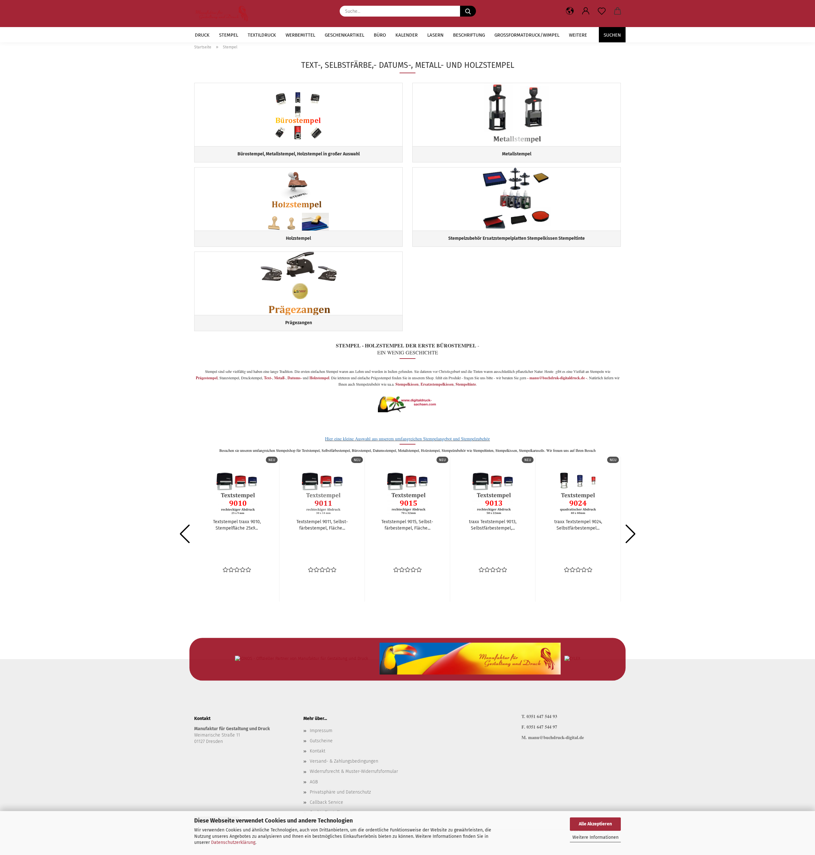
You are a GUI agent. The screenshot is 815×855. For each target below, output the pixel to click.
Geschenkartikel (344, 35)
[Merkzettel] (602, 11)
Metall (279, 378)
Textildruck (262, 35)
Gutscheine (321, 741)
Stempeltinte (466, 384)
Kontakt (317, 751)
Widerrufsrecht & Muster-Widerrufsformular (354, 771)
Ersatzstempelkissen (437, 384)
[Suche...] (468, 11)
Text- (267, 378)
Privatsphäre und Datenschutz (340, 792)
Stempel (228, 35)
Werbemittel (300, 35)
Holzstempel (319, 378)
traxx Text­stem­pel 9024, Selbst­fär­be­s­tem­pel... (578, 525)
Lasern (435, 35)
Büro (380, 35)
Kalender (406, 35)
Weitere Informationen (595, 837)
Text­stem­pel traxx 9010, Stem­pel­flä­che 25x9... (237, 525)
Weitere (578, 35)
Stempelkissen (407, 384)
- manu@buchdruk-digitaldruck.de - (557, 378)
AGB (314, 782)
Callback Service (326, 802)
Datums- (294, 378)
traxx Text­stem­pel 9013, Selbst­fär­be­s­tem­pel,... (492, 525)
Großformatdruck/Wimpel (526, 35)
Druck (202, 35)
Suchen (612, 35)
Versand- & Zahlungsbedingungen (344, 761)
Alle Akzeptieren (595, 824)
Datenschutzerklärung (233, 842)
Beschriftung (469, 35)
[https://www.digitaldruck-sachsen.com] (224, 13)
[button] (586, 11)
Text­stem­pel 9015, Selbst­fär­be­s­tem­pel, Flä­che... (407, 525)
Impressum (321, 730)
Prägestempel (206, 378)
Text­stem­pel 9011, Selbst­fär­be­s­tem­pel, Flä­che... (322, 525)
